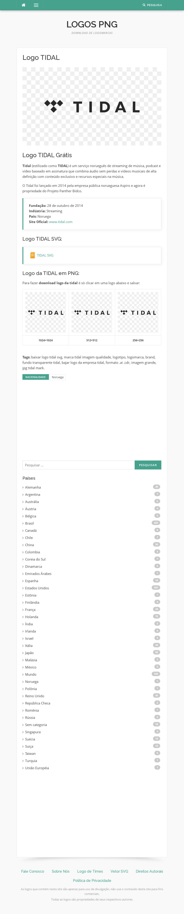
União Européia (37, 768)
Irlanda (30, 631)
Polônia (31, 688)
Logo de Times (90, 871)
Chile (29, 537)
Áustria (30, 509)
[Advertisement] (91, 423)
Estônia (30, 595)
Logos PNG (92, 24)
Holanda (31, 617)
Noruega (58, 377)
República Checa (37, 703)
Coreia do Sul (35, 559)
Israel (29, 638)
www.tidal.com (60, 221)
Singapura (33, 732)
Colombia (32, 552)
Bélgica (30, 516)
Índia (29, 624)
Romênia (32, 710)
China (29, 545)
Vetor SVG (119, 871)
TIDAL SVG (45, 255)
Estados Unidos (37, 588)
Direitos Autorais (149, 871)
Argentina (32, 494)
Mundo (30, 674)
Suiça (29, 746)
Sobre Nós (61, 871)
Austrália (32, 501)
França (30, 609)
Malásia (31, 660)
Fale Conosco (32, 871)
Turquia (31, 760)
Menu (34, 5)
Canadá (31, 530)
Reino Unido (34, 696)
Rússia (30, 717)
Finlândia (32, 602)
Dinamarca (33, 566)
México (30, 667)
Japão (29, 652)
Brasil (29, 523)
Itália (29, 645)
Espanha (31, 581)
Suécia (30, 739)
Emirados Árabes (38, 573)
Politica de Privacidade (92, 880)
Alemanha (33, 487)
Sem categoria (36, 724)
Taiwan (30, 753)
